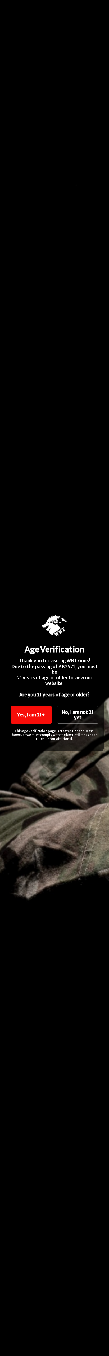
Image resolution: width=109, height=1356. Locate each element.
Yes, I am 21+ (31, 715)
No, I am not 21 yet (78, 714)
